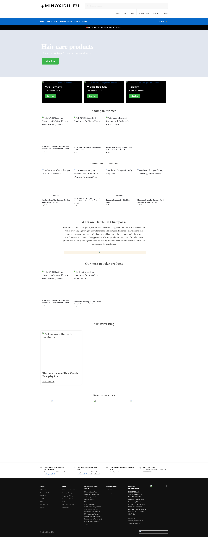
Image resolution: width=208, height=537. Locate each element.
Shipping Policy (51, 474)
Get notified (56, 209)
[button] (164, 21)
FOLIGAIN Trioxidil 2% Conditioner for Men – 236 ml (87, 149)
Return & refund (143, 13)
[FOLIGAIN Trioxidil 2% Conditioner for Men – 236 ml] (88, 130)
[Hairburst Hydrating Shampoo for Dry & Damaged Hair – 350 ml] (151, 183)
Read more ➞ (48, 381)
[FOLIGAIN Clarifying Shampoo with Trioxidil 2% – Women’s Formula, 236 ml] (88, 182)
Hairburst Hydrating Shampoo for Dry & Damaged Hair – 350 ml (151, 201)
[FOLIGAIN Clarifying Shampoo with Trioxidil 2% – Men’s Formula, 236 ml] (56, 130)
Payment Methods (68, 504)
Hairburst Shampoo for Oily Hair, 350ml (118, 201)
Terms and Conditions (69, 490)
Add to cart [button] (56, 156)
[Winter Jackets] (104, 92)
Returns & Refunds (85, 474)
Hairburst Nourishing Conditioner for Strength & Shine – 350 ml (87, 303)
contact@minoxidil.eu (135, 520)
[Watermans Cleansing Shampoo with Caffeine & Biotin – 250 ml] (120, 130)
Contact (165, 13)
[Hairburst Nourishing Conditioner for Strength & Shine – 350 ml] (88, 284)
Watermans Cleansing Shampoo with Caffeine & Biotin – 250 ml (119, 149)
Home (117, 13)
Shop (125, 13)
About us (156, 13)
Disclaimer (65, 507)
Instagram (111, 493)
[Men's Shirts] (62, 92)
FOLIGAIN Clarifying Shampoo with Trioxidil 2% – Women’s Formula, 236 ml (87, 201)
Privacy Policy (67, 493)
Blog (132, 13)
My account (44, 504)
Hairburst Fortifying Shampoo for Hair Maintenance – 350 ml (56, 201)
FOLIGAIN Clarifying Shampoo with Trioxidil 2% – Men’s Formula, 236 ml (55, 147)
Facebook (111, 490)
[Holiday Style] (146, 92)
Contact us (131, 518)
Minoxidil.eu (88, 492)
